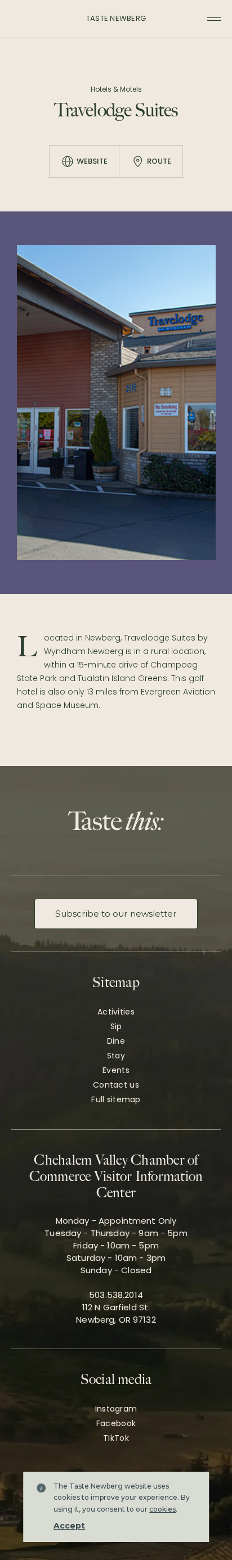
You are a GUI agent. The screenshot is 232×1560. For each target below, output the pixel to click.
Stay (116, 1055)
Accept (69, 1526)
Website (92, 161)
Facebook (116, 1423)
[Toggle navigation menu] (214, 19)
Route (159, 161)
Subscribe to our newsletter (116, 913)
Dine (116, 1041)
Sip (116, 1026)
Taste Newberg (116, 18)
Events (116, 1070)
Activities (116, 1011)
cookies (162, 1509)
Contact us (116, 1084)
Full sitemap (115, 1099)
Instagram (116, 1408)
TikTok (116, 1438)
